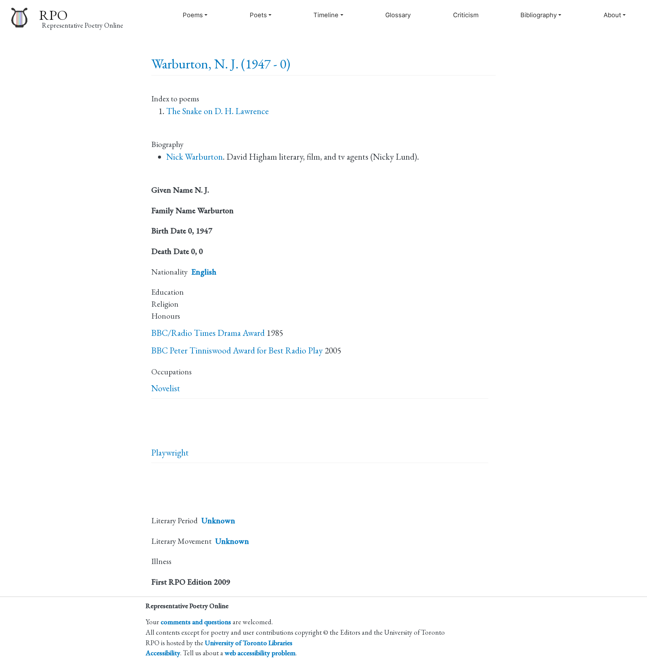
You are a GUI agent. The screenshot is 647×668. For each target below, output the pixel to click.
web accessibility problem (260, 652)
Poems (193, 15)
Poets (258, 15)
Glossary (398, 15)
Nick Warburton (194, 156)
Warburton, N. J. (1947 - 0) (220, 64)
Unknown (218, 520)
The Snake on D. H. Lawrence (217, 111)
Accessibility (163, 652)
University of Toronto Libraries (248, 642)
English (203, 272)
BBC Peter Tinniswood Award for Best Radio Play (237, 350)
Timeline (325, 15)
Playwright (170, 452)
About (612, 15)
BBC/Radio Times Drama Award (208, 332)
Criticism (466, 15)
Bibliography (538, 15)
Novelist (165, 388)
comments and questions (196, 621)
